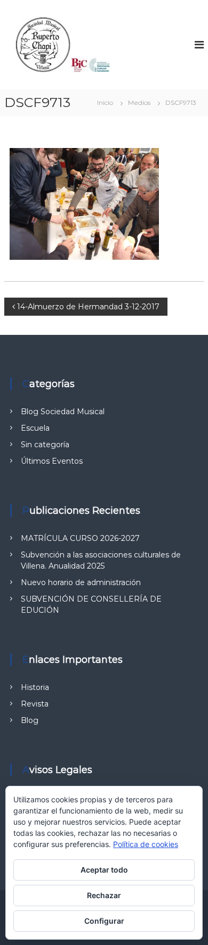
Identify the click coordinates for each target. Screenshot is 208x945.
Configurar (104, 920)
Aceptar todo (104, 869)
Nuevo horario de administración (81, 582)
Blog (29, 720)
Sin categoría (45, 444)
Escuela (35, 428)
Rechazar (104, 895)
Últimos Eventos (52, 461)
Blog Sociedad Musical (63, 411)
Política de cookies (145, 844)
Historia (35, 687)
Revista (35, 704)
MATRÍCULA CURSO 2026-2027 (80, 538)
